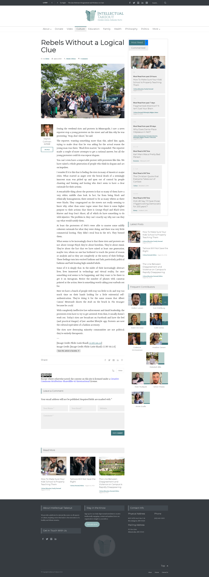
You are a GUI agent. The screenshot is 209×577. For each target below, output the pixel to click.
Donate (59, 29)
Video (70, 29)
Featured (58, 488)
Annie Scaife (141, 406)
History (135, 210)
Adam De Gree (137, 328)
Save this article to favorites (68, 351)
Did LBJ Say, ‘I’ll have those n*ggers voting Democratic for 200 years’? (147, 204)
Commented (138, 48)
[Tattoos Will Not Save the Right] (82, 466)
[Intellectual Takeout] (105, 17)
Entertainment (142, 136)
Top (163, 566)
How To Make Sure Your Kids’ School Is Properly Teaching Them (53, 482)
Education (94, 29)
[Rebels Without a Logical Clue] (82, 91)
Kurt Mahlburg (159, 308)
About (46, 29)
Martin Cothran (71, 59)
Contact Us (165, 572)
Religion (152, 112)
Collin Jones (159, 328)
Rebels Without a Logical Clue (82, 46)
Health (118, 29)
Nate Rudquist (141, 387)
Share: (44, 360)
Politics (145, 29)
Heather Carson (159, 347)
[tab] (138, 42)
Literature (154, 136)
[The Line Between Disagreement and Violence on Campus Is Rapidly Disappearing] (111, 466)
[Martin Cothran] (47, 130)
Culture (81, 29)
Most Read (137, 42)
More (155, 29)
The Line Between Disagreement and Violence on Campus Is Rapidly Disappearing (84, 3)
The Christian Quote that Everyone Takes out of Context (146, 179)
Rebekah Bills (155, 367)
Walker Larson (137, 308)
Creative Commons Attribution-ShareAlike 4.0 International (80, 379)
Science (156, 112)
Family (107, 29)
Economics (136, 161)
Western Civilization (150, 137)
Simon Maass (158, 387)
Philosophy (131, 29)
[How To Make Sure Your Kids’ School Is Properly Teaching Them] (53, 466)
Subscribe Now (92, 524)
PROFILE (47, 149)
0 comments (84, 59)
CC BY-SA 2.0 (95, 343)
